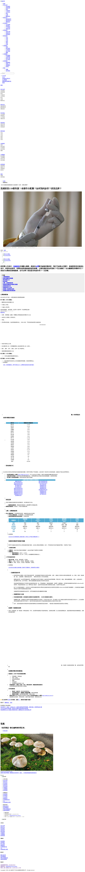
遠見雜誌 (5, 795)
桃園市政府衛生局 (18, 484)
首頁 (4, 181)
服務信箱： (3, 866)
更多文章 (5, 730)
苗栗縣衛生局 (43, 485)
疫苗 (18, 266)
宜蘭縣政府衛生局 (18, 494)
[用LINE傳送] (6, 254)
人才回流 (8, 27)
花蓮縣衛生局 (43, 492)
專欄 (7, 69)
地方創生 (5, 23)
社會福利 (8, 49)
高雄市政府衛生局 (18, 491)
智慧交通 (8, 31)
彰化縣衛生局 (18, 487)
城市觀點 (8, 70)
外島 (7, 44)
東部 (7, 42)
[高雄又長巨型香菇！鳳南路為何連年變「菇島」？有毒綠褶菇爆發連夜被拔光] (42, 752)
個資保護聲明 (6, 810)
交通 (7, 14)
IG (19, 699)
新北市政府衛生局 (18, 482)
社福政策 (8, 10)
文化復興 (8, 24)
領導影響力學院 (7, 802)
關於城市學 (5, 806)
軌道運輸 (8, 55)
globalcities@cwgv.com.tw (15, 815)
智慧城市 (5, 30)
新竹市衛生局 (43, 484)
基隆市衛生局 (18, 481)
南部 (7, 41)
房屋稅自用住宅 (6, 78)
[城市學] (3, 1)
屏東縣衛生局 (43, 491)
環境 (7, 47)
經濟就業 (8, 7)
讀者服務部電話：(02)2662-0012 (8, 864)
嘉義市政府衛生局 (18, 488)
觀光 (7, 13)
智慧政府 (8, 34)
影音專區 (5, 794)
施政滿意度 (8, 19)
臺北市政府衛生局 (43, 482)
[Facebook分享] (6, 255)
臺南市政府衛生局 (18, 489)
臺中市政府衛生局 (43, 481)
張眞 (5, 250)
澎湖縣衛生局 (18, 495)
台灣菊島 (4, 79)
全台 (7, 37)
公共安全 (8, 12)
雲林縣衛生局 (43, 487)
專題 (4, 68)
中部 (7, 40)
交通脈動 (5, 54)
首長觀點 (8, 6)
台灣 (37, 266)
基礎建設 (8, 65)
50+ (4, 801)
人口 (3, 77)
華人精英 (3, 844)
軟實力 (7, 66)
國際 (7, 52)
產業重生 (8, 26)
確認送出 (3, 312)
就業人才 (8, 63)
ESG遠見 (5, 796)
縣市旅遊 (5, 35)
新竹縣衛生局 (18, 485)
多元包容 (8, 51)
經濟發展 (5, 61)
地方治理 (5, 5)
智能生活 (8, 33)
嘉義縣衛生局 (43, 488)
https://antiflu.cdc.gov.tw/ (23, 474)
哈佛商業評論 (6, 799)
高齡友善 (8, 28)
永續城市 (5, 45)
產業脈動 (8, 62)
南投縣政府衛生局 (43, 489)
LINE (9, 699)
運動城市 (8, 21)
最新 (4, 3)
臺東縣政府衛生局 (18, 492)
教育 (7, 9)
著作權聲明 (5, 807)
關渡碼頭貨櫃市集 (6, 81)
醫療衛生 (8, 16)
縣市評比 (5, 17)
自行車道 (8, 59)
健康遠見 (5, 798)
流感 (14, 266)
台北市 (4, 75)
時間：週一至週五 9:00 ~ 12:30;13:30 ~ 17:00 (11, 867)
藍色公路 (8, 58)
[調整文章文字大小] (4, 263)
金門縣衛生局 (43, 494)
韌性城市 (8, 48)
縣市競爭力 (8, 20)
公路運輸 (8, 56)
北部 (7, 38)
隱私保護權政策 (7, 809)
